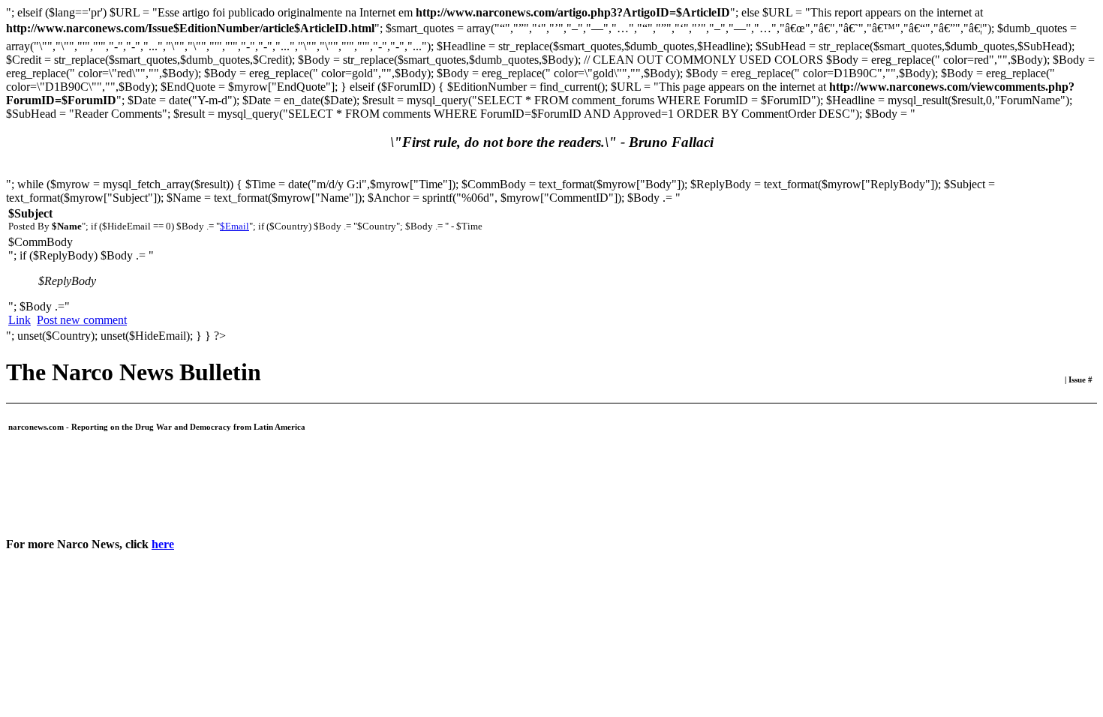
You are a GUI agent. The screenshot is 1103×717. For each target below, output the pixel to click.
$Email (234, 226)
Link (19, 320)
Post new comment (82, 320)
